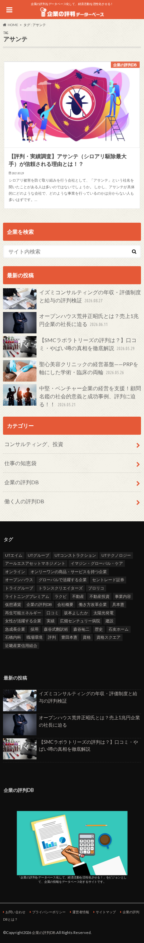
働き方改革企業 (93, 604)
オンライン (15, 571)
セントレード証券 (108, 579)
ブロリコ (96, 588)
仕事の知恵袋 (20, 463)
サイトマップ (106, 912)
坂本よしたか (76, 612)
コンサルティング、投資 (33, 444)
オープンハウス (19, 579)
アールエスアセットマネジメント (35, 563)
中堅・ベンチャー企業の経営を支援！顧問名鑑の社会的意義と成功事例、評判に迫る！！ (90, 396)
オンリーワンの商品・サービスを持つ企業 (68, 571)
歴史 (99, 629)
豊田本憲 (69, 637)
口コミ (53, 612)
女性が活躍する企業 (23, 620)
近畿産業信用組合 (21, 645)
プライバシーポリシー (49, 912)
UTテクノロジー (116, 555)
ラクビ (61, 596)
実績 (51, 620)
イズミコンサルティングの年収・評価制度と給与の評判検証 (90, 296)
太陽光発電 (103, 612)
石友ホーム (119, 629)
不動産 (78, 596)
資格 (87, 637)
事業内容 (123, 596)
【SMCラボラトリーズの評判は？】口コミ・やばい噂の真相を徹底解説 (88, 344)
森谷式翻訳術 (56, 629)
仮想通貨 (13, 604)
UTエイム (13, 555)
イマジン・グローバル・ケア (97, 563)
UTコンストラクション (75, 555)
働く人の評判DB (24, 501)
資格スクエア (108, 637)
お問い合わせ (15, 912)
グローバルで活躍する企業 (63, 579)
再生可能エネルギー (23, 612)
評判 (52, 637)
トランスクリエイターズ (61, 588)
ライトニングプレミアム (27, 596)
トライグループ (19, 588)
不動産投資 (99, 596)
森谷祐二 (81, 629)
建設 (109, 620)
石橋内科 (13, 637)
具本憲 (118, 604)
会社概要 (65, 604)
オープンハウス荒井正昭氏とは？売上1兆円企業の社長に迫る (89, 320)
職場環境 (34, 637)
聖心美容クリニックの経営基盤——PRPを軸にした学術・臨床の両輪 (88, 368)
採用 (34, 629)
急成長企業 (15, 629)
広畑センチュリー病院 (80, 620)
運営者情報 (80, 912)
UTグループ (38, 555)
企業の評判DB (21, 482)
